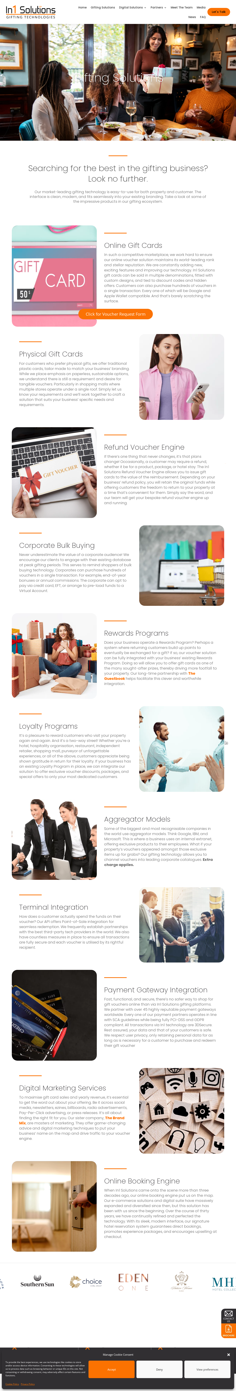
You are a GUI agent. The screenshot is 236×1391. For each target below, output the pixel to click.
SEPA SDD (234, 918)
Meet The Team (182, 7)
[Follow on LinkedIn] (226, 742)
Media (201, 7)
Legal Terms (234, 641)
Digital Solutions (131, 7)
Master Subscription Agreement (234, 717)
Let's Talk (219, 12)
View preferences (207, 1369)
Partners (157, 7)
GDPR (234, 893)
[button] (228, 1355)
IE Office (27, 1349)
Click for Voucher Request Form (115, 314)
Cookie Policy (12, 1384)
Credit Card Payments (234, 809)
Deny (159, 1369)
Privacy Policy (28, 1384)
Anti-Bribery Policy (234, 588)
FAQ (203, 17)
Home (82, 7)
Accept (111, 1369)
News (192, 17)
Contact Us (231, 584)
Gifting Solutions (103, 7)
